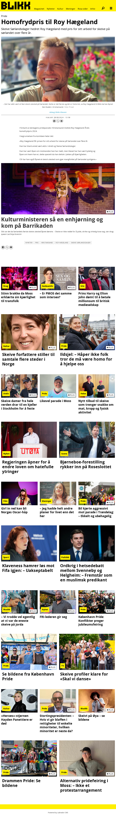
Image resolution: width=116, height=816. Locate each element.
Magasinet (39, 8)
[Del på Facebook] (54, 121)
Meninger (70, 8)
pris (37, 243)
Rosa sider (83, 8)
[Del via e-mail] (61, 121)
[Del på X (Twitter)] (58, 121)
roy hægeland (62, 243)
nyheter (28, 243)
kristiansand (47, 243)
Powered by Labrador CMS (58, 812)
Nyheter (51, 8)
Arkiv (92, 8)
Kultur (60, 8)
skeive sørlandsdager (81, 243)
